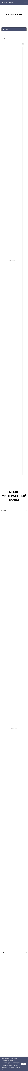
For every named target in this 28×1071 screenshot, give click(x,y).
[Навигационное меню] (25, 2)
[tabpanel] (14, 256)
